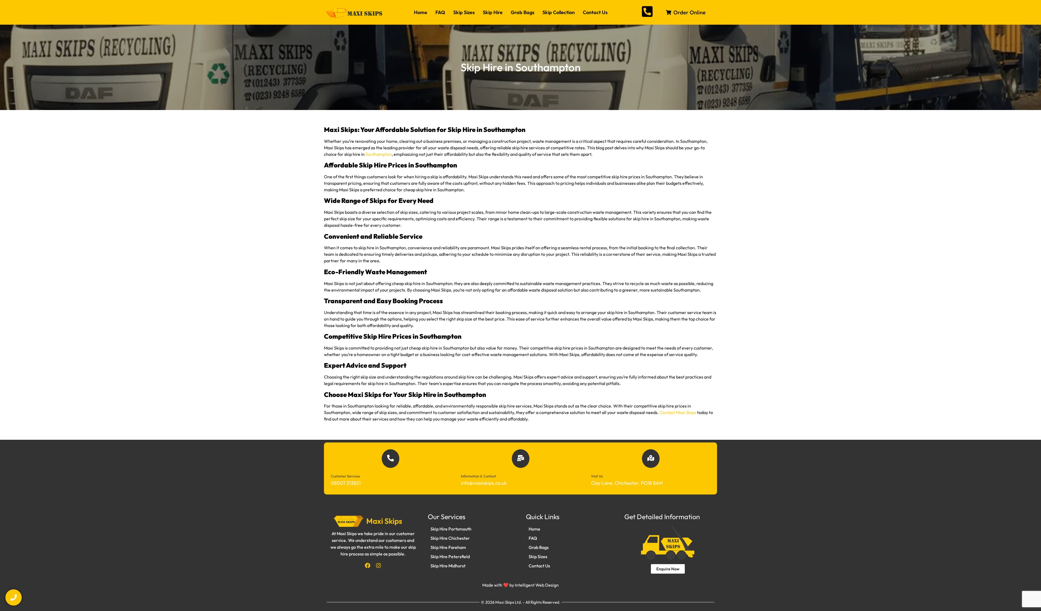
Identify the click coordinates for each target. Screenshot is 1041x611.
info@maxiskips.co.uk (484, 483)
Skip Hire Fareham (448, 547)
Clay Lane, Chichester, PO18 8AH (627, 483)
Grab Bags (522, 12)
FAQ (440, 12)
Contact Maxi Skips (678, 412)
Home (420, 12)
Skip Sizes (464, 12)
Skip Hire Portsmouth (450, 529)
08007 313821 (346, 483)
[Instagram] (378, 565)
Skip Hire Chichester (450, 538)
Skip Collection (558, 12)
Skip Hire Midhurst (447, 565)
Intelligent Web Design (537, 585)
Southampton (378, 154)
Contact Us (595, 12)
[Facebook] (367, 565)
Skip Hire (493, 12)
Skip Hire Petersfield (450, 556)
